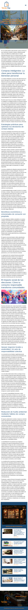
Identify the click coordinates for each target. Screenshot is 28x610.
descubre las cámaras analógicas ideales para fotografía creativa (18, 570)
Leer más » (16, 536)
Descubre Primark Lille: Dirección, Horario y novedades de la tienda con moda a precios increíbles (19, 579)
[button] (26, 5)
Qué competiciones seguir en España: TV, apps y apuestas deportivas (19, 542)
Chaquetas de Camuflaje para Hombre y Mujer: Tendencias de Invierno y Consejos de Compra (19, 552)
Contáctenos (21, 600)
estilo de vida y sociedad (17, 92)
